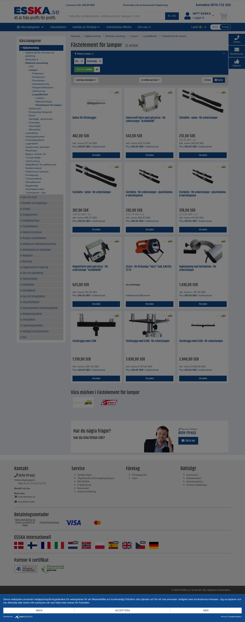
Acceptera (122, 610)
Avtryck (224, 616)
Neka (39, 610)
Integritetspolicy (235, 616)
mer (206, 610)
